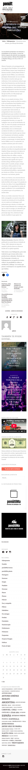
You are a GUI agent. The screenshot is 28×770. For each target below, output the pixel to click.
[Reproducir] (3, 431)
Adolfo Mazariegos (7, 689)
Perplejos (4, 585)
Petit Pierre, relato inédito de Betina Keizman (6, 285)
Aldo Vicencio (5, 691)
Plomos (4, 596)
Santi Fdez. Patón (6, 742)
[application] (14, 426)
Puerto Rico (5, 740)
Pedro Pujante (6, 738)
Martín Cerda (7, 733)
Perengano (5, 575)
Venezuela (11, 745)
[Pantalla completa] (24, 431)
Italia (24, 721)
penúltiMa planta (7, 571)
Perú (12, 738)
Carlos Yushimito (17, 707)
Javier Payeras (8, 724)
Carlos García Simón (7, 707)
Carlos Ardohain (16, 705)
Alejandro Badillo (15, 691)
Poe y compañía (6, 603)
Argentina (8, 702)
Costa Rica (6, 712)
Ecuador (22, 712)
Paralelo (4, 564)
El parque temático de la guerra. (14, 380)
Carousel (6, 710)
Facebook (5, 542)
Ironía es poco (17, 721)
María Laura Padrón (19, 733)
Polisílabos (5, 610)
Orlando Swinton (13, 735)
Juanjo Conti (17, 728)
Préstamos (5, 631)
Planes (4, 592)
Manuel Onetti (5, 731)
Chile (14, 710)
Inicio (4, 41)
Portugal (16, 738)
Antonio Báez (7, 693)
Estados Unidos (18, 716)
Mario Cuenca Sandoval (16, 731)
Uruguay (4, 745)
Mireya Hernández (17, 311)
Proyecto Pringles (7, 639)
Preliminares (6, 628)
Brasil (9, 705)
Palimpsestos (14, 21)
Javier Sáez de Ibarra (12, 726)
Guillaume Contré (7, 721)
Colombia (19, 709)
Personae (4, 589)
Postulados (5, 621)
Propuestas (5, 635)
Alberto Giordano (17, 689)
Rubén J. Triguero (15, 740)
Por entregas (5, 614)
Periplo (4, 582)
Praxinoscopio (6, 624)
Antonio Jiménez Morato (10, 697)
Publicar (4, 642)
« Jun (3, 681)
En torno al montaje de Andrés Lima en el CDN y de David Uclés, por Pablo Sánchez (14, 395)
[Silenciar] (22, 431)
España (8, 311)
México (5, 736)
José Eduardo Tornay (7, 729)
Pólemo (4, 607)
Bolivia (4, 705)
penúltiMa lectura (7, 567)
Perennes (4, 578)
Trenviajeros (18, 743)
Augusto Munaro (20, 702)
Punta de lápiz (6, 646)
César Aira (14, 712)
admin (14, 331)
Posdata (4, 617)
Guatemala (14, 719)
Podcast (4, 599)
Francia (5, 719)
